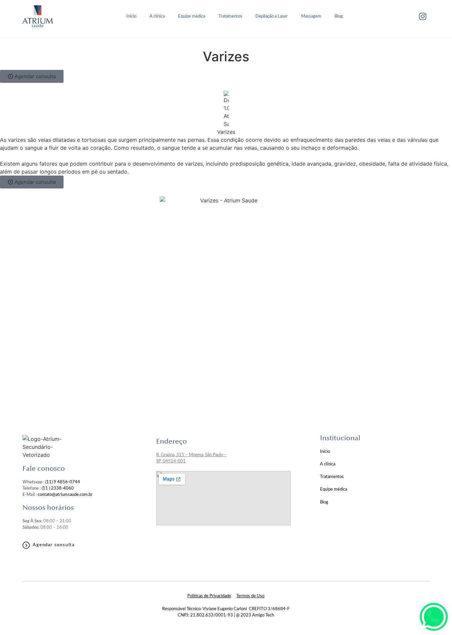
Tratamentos (230, 16)
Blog (339, 16)
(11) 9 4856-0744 (62, 482)
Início (131, 16)
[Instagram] (422, 16)
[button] (32, 76)
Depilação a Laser (271, 16)
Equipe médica (191, 16)
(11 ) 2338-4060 (58, 488)
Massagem (311, 16)
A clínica (157, 16)
